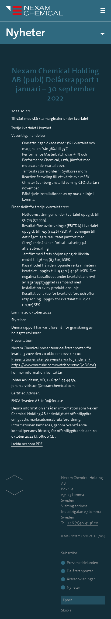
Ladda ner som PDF (27, 443)
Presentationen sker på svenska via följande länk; (51, 359)
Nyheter (25, 32)
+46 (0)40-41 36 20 (82, 522)
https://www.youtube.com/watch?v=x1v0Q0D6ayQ (53, 364)
